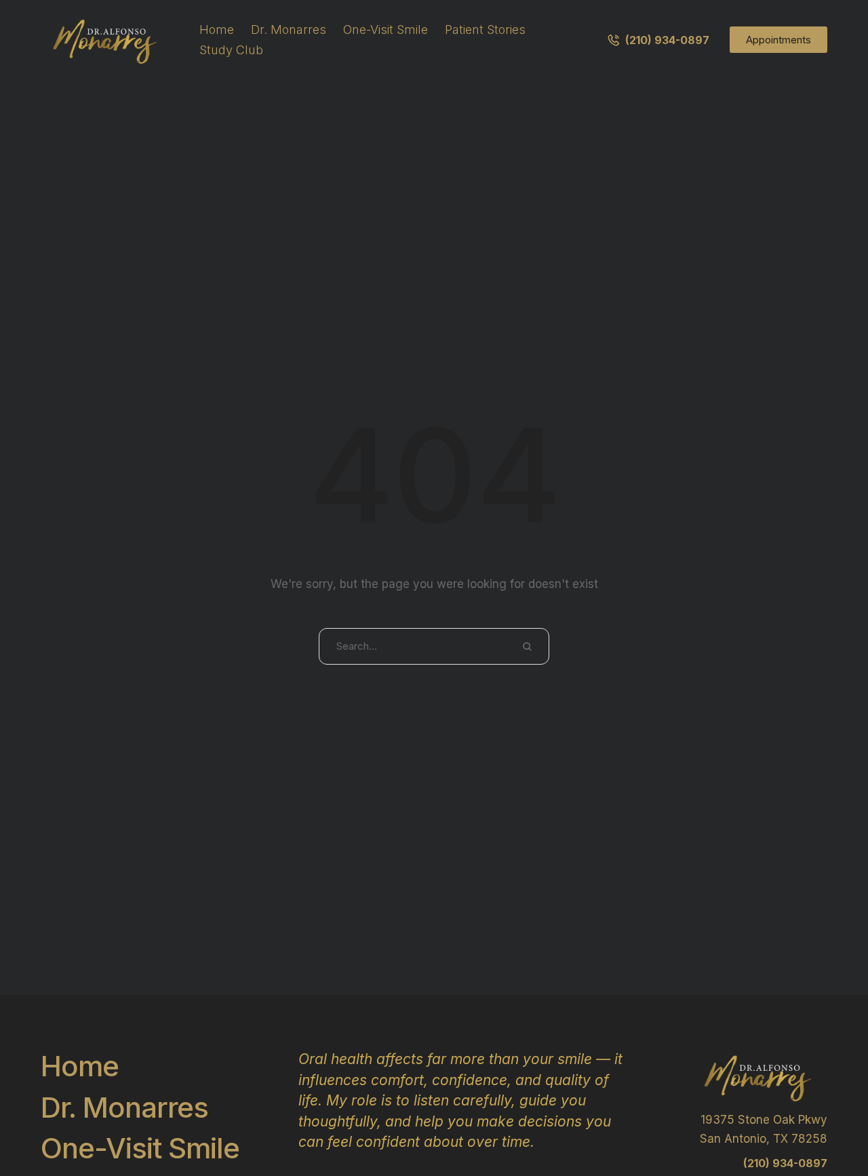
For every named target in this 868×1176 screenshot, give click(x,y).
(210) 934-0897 (785, 1163)
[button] (658, 40)
